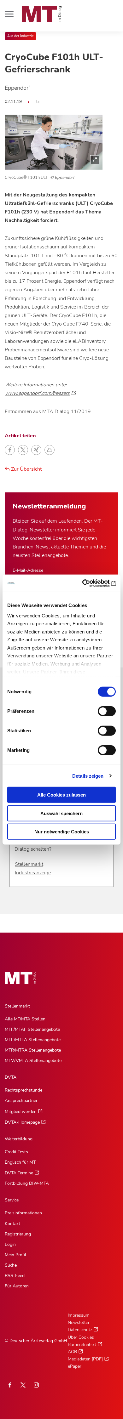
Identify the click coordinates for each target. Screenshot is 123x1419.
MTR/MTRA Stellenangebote (33, 1050)
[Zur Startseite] (42, 14)
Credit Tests (16, 1152)
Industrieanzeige (33, 872)
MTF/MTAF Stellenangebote (32, 1029)
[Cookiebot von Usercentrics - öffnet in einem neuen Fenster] (88, 583)
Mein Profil (15, 1255)
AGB (72, 1352)
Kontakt (12, 1224)
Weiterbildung (18, 1139)
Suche (11, 1265)
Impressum (79, 1315)
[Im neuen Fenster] (23, 1385)
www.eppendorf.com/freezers (37, 393)
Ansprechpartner (21, 1101)
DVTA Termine (19, 1173)
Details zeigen (87, 775)
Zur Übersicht (26, 469)
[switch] (101, 709)
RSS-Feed (15, 1276)
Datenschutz (80, 1330)
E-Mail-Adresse (28, 570)
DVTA (10, 1077)
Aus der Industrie (20, 36)
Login (10, 1244)
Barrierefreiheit (82, 1345)
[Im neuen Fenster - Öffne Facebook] (10, 1385)
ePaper (74, 1366)
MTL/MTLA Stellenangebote (33, 1040)
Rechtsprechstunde (23, 1090)
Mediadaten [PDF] (85, 1359)
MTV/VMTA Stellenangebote (33, 1061)
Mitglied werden (21, 1112)
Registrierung (18, 1234)
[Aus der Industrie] (53, 142)
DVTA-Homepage (22, 1122)
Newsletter (79, 1322)
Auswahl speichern (61, 813)
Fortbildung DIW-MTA (27, 1183)
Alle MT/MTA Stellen (25, 1019)
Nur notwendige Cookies (61, 831)
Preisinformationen (23, 1213)
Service (12, 1200)
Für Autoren (17, 1286)
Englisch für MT (20, 1162)
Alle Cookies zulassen (61, 794)
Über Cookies (81, 1337)
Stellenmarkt (29, 864)
